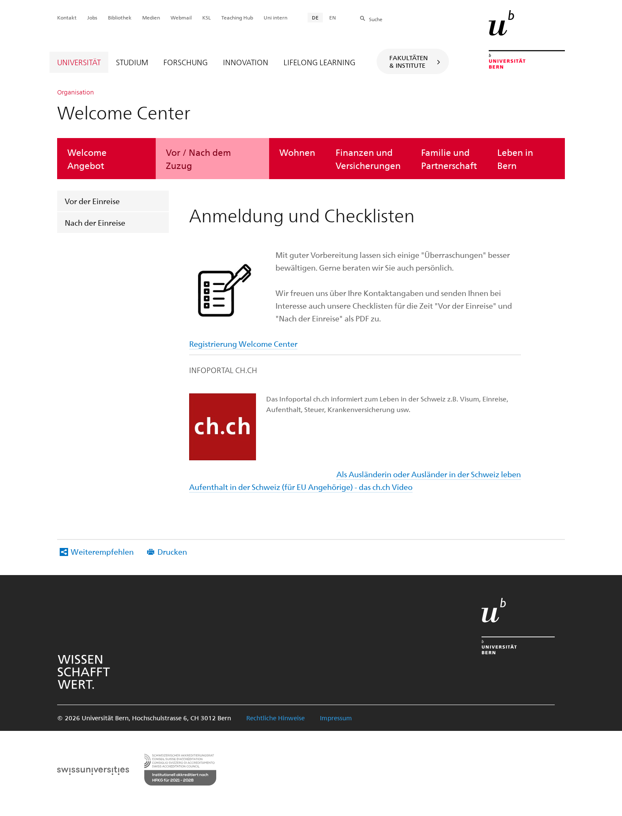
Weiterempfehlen (102, 551)
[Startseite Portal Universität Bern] (527, 39)
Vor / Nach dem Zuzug (198, 158)
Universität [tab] (79, 62)
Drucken (172, 551)
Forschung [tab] (185, 62)
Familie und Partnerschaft (449, 158)
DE (315, 17)
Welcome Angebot (87, 158)
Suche (376, 19)
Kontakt (67, 17)
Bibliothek (120, 17)
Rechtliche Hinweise (275, 718)
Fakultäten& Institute (408, 61)
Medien (151, 17)
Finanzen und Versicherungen (368, 158)
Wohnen (297, 152)
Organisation (75, 92)
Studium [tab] (132, 62)
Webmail (181, 17)
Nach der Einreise (95, 222)
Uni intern (275, 17)
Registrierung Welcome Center (243, 343)
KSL (206, 17)
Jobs (92, 17)
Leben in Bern (515, 158)
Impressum (336, 718)
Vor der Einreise (92, 201)
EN (332, 17)
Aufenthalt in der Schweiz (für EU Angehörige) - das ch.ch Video (301, 486)
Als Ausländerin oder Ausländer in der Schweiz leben (428, 474)
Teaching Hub (237, 17)
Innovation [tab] (245, 62)
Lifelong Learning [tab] (319, 62)
